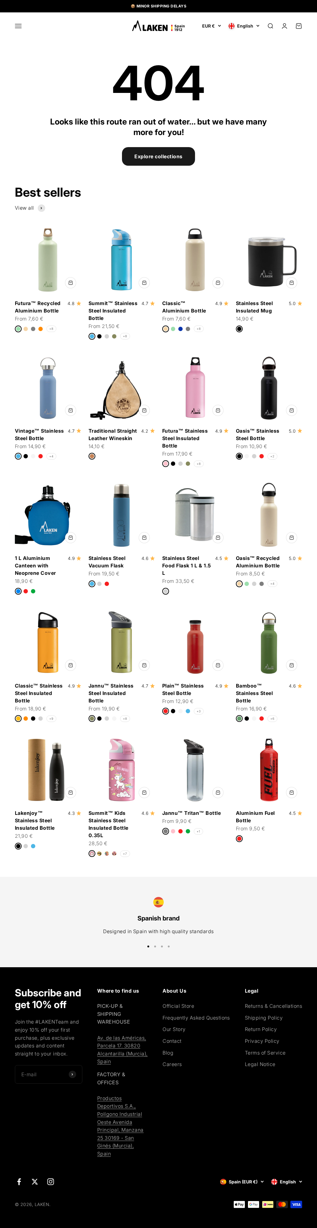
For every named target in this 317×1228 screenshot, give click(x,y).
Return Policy (261, 1029)
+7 (125, 853)
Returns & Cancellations (273, 1006)
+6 (272, 718)
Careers (172, 1064)
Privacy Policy (262, 1041)
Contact (172, 1041)
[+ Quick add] (70, 282)
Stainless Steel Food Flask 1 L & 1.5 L (186, 565)
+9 (51, 718)
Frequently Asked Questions (196, 1018)
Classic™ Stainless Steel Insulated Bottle (39, 693)
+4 (51, 456)
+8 (51, 328)
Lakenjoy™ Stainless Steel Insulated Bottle (35, 820)
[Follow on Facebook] (19, 1182)
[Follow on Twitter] (35, 1182)
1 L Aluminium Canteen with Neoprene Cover (35, 565)
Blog (168, 1053)
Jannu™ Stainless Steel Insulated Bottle (111, 693)
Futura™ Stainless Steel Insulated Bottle (185, 438)
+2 (272, 456)
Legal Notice (260, 1064)
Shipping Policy (264, 1018)
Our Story (174, 1029)
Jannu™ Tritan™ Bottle (191, 813)
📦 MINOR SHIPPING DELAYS (158, 6)
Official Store (178, 1006)
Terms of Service (265, 1053)
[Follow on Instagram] (50, 1182)
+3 (199, 711)
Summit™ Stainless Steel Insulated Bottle (113, 310)
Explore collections (158, 156)
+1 (198, 831)
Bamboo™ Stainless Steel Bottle (254, 693)
